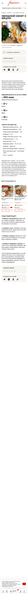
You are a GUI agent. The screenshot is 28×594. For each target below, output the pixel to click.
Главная (4, 12)
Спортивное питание (18, 12)
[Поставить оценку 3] (9, 61)
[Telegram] (4, 70)
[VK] (9, 70)
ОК (24, 583)
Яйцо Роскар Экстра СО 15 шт (7, 199)
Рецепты (9, 12)
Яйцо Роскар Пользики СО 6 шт (19, 199)
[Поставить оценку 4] (12, 61)
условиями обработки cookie (14, 584)
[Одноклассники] (13, 70)
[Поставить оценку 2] (7, 61)
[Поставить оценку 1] (4, 61)
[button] (24, 194)
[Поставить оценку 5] (15, 61)
